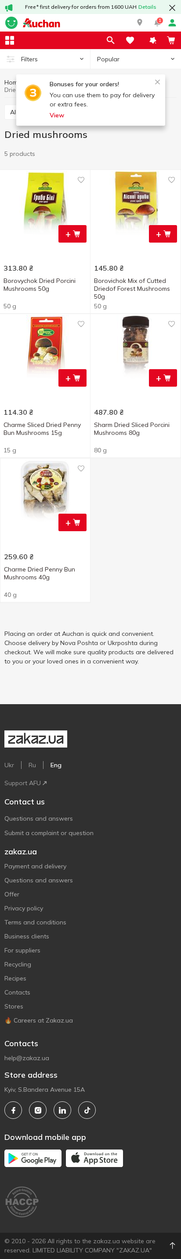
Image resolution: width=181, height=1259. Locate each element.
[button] (139, 23)
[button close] (172, 8)
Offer (11, 894)
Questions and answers (38, 818)
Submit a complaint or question (49, 833)
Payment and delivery (35, 866)
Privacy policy (23, 908)
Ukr (9, 765)
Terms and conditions (35, 922)
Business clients (26, 936)
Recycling (17, 964)
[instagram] (38, 1110)
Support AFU (22, 783)
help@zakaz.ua (26, 1058)
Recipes (15, 978)
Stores (13, 1006)
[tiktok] (87, 1110)
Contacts (17, 992)
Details (147, 7)
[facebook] (13, 1110)
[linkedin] (62, 1110)
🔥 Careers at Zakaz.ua (38, 1020)
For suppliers (22, 950)
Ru (32, 765)
